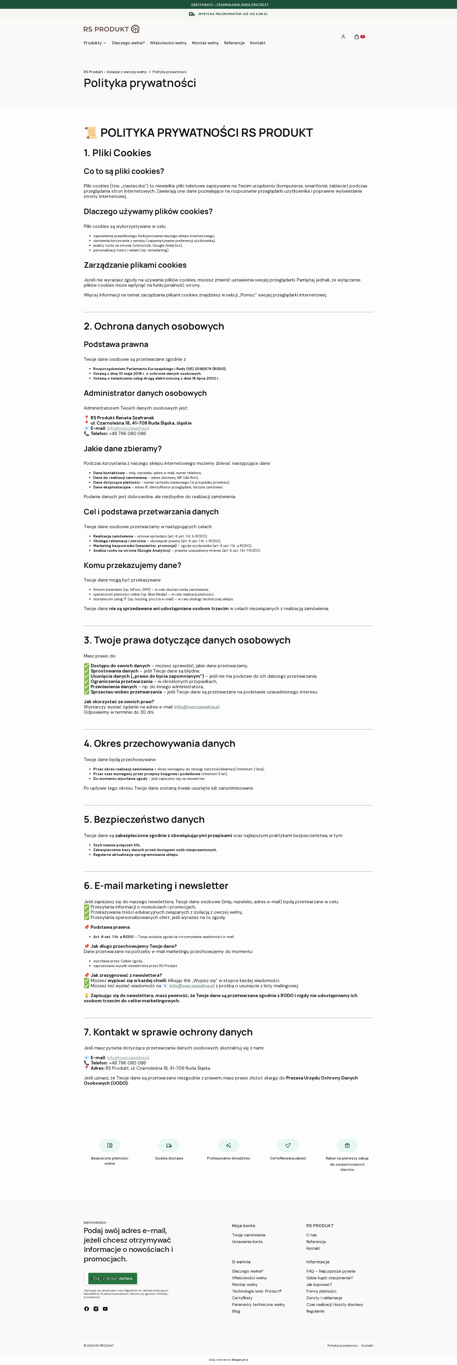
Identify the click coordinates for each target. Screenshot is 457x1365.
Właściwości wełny (249, 1277)
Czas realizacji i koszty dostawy (334, 1304)
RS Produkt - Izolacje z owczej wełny (115, 72)
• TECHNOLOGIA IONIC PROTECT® (241, 4)
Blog (236, 1311)
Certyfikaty (242, 1297)
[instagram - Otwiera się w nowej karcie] (96, 1309)
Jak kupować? (319, 1284)
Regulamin (315, 1311)
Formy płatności (321, 1291)
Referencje (316, 1241)
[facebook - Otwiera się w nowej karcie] (86, 1309)
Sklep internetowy (227, 1359)
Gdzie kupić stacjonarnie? (329, 1277)
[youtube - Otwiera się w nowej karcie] (105, 1309)
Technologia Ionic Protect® (257, 1291)
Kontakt (313, 1248)
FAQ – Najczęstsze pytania (330, 1271)
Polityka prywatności (343, 1346)
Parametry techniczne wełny (258, 1304)
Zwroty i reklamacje (324, 1297)
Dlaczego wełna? (247, 1271)
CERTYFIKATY (202, 4)
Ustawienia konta (247, 1241)
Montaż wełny (245, 1284)
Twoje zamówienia (248, 1235)
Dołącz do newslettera (112, 1278)
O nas (311, 1235)
